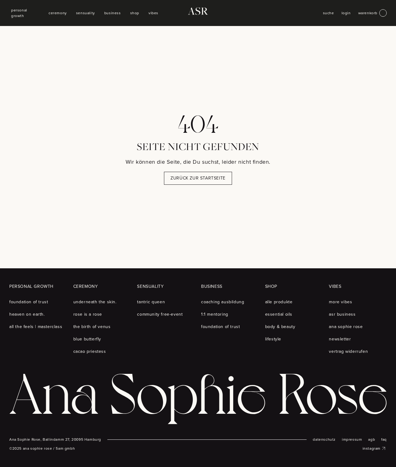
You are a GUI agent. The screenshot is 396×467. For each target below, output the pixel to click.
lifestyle (273, 339)
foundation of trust (28, 302)
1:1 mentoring (214, 314)
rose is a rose (87, 314)
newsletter (340, 339)
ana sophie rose (346, 326)
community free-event (160, 314)
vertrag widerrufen (348, 351)
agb (371, 439)
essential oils (278, 314)
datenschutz (324, 439)
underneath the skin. (95, 302)
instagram (372, 448)
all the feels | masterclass (35, 326)
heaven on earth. (27, 314)
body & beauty (280, 326)
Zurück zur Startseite (198, 178)
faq (384, 439)
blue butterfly (87, 339)
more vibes (340, 302)
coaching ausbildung (222, 302)
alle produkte (279, 302)
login (346, 13)
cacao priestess (89, 351)
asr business (342, 314)
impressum (352, 439)
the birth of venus (92, 326)
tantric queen (151, 302)
